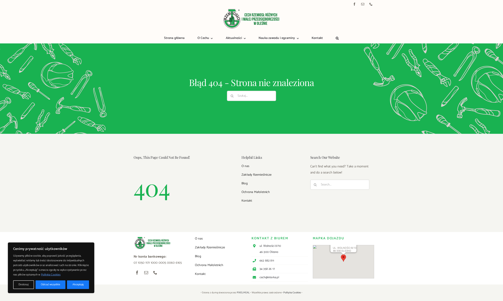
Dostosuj (23, 284)
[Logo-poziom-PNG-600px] (251, 9)
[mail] (363, 4)
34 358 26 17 (267, 268)
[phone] (371, 4)
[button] (337, 38)
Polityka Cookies (51, 275)
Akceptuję (78, 284)
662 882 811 (267, 260)
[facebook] (354, 4)
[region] (51, 267)
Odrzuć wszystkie (50, 284)
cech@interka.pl (269, 277)
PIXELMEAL (243, 293)
